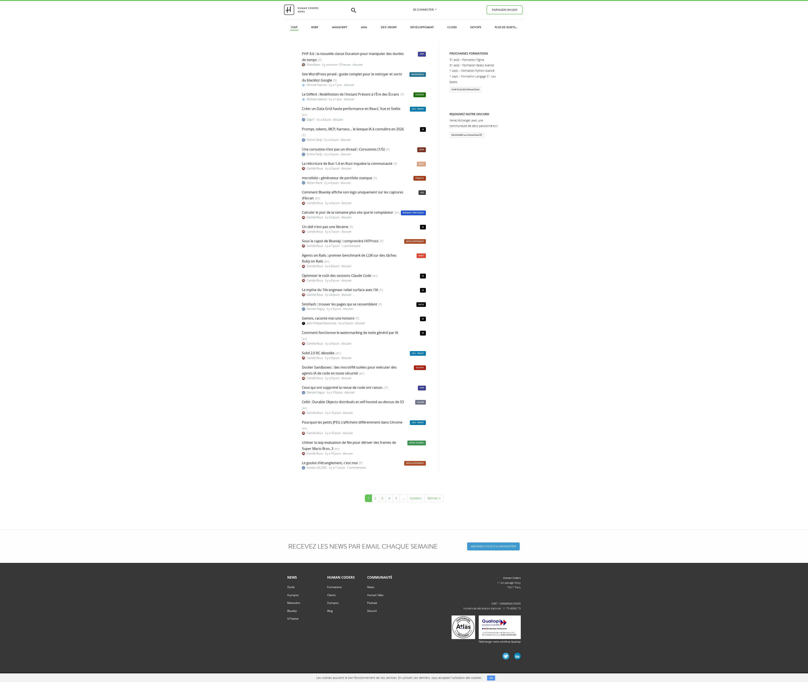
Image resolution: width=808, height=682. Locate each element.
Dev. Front (418, 109)
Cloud (420, 402)
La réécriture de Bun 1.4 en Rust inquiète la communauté (347, 163)
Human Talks (375, 595)
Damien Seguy (316, 309)
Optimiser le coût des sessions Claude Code (336, 275)
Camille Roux (315, 168)
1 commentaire (350, 246)
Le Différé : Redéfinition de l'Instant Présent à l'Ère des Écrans (350, 94)
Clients (331, 595)
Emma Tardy (314, 140)
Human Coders (512, 577)
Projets (419, 178)
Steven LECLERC (317, 467)
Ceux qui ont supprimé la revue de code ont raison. (342, 387)
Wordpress (417, 74)
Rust (421, 164)
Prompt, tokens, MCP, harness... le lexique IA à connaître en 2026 (353, 129)
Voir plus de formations (465, 89)
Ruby (421, 255)
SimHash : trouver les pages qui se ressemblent (339, 304)
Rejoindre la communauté (466, 135)
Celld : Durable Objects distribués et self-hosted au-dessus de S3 (353, 402)
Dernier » (433, 498)
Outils (291, 587)
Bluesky (292, 611)
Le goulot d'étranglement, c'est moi (330, 463)
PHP (422, 54)
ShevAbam (313, 65)
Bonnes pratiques (413, 212)
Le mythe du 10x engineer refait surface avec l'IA (340, 290)
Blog (330, 611)
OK (491, 677)
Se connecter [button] (423, 10)
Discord (372, 611)
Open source (416, 442)
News (370, 587)
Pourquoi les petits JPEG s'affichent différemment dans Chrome (352, 422)
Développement (415, 241)
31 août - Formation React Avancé (471, 65)
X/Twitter (293, 619)
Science (419, 94)
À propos (293, 595)
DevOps (420, 367)
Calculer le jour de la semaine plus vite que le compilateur (347, 212)
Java (421, 149)
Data (421, 304)
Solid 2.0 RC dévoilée (318, 353)
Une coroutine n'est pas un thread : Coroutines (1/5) (343, 149)
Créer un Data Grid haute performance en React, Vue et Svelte (351, 108)
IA (423, 129)
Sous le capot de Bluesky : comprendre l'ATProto (340, 241)
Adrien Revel (314, 183)
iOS (422, 192)
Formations (334, 587)
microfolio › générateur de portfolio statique (337, 178)
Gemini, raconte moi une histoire (328, 318)
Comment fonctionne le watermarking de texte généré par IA (350, 332)
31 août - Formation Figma (466, 60)
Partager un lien (504, 10)
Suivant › (416, 498)
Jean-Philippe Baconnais (321, 323)
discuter (358, 65)
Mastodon (293, 603)
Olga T (311, 119)
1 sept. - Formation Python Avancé (471, 71)
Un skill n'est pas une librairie (325, 226)
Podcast (372, 603)
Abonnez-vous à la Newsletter (493, 546)
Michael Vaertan (317, 85)
